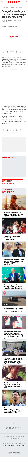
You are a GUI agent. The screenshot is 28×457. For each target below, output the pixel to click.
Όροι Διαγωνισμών (19, 436)
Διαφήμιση (12, 436)
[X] (12, 51)
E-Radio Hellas (11, 441)
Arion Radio (11, 443)
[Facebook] (3, 51)
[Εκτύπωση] (16, 51)
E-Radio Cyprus (18, 441)
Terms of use (16, 438)
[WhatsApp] (7, 51)
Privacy (10, 438)
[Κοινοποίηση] (20, 51)
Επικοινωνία (6, 436)
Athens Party (18, 443)
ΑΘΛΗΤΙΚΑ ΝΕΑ (16, 7)
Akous (23, 443)
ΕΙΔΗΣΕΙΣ (5, 7)
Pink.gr (5, 441)
